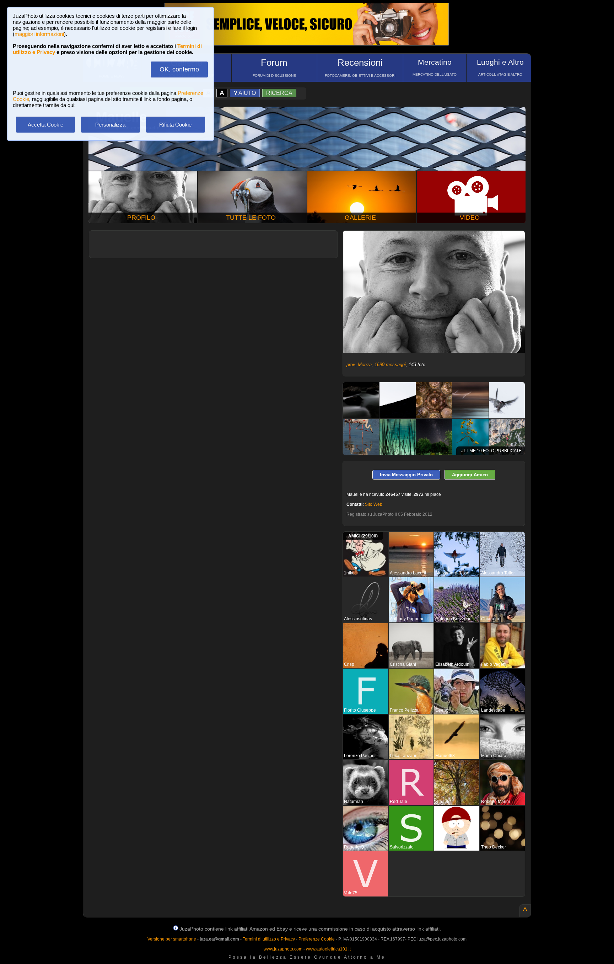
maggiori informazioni (39, 34)
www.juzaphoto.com (283, 949)
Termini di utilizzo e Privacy (269, 939)
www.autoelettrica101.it (328, 949)
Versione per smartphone (171, 939)
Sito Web (373, 504)
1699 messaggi (390, 364)
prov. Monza (359, 364)
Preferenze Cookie (316, 939)
